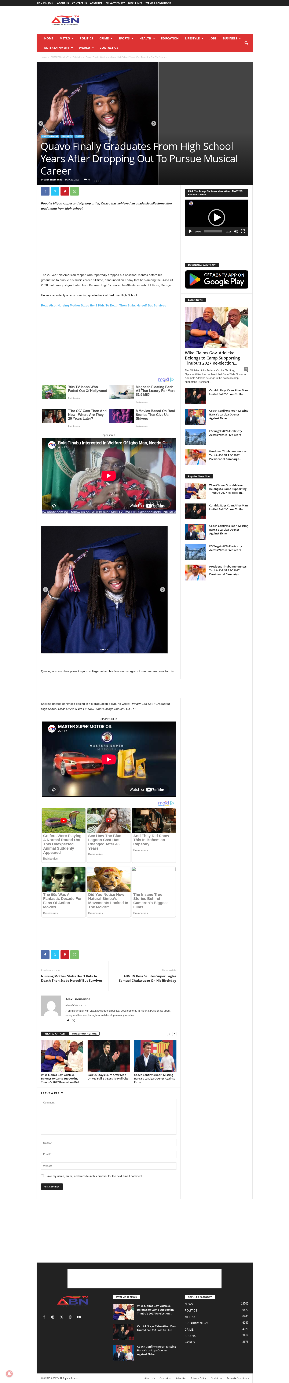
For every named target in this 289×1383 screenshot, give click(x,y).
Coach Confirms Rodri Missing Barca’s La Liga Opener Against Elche (154, 1078)
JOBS (212, 38)
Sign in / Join (45, 3)
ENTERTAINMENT (56, 48)
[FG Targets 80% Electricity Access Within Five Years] (195, 437)
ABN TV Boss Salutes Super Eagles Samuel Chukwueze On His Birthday (147, 978)
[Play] (190, 231)
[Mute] (236, 231)
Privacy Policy (115, 3)
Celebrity (77, 57)
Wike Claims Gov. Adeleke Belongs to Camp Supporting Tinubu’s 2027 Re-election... (212, 358)
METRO (65, 38)
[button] (246, 43)
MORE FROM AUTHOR (84, 1033)
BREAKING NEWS (196, 1323)
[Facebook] (45, 191)
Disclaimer (135, 3)
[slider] (213, 231)
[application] (216, 218)
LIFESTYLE (192, 38)
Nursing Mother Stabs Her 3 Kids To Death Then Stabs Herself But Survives (71, 978)
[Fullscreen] (243, 231)
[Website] (71, 1317)
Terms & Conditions (158, 3)
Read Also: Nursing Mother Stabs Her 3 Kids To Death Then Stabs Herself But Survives (103, 305)
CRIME (104, 38)
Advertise (96, 3)
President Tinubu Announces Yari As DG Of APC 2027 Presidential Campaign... (227, 455)
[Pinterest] (65, 191)
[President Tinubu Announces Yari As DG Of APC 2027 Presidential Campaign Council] (195, 457)
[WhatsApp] (74, 191)
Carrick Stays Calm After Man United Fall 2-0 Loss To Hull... (228, 392)
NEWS (189, 1304)
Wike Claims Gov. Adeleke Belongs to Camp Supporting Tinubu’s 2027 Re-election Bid (60, 1078)
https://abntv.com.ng (76, 1005)
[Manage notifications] (9, 1373)
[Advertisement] (176, 19)
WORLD (84, 48)
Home (48, 38)
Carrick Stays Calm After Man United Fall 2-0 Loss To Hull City (108, 1076)
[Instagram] (54, 1317)
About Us (63, 3)
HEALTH (145, 38)
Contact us (79, 3)
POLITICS (86, 38)
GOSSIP (79, 136)
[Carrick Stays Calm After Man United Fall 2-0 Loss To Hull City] (109, 1056)
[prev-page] (169, 1034)
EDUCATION (170, 38)
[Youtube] (79, 1317)
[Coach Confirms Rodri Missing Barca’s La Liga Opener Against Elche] (155, 1056)
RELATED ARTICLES (55, 1033)
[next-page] (174, 1034)
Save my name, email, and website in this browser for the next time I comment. (94, 1176)
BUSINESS (230, 38)
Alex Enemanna (53, 179)
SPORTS (124, 38)
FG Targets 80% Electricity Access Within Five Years (225, 433)
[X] (55, 191)
